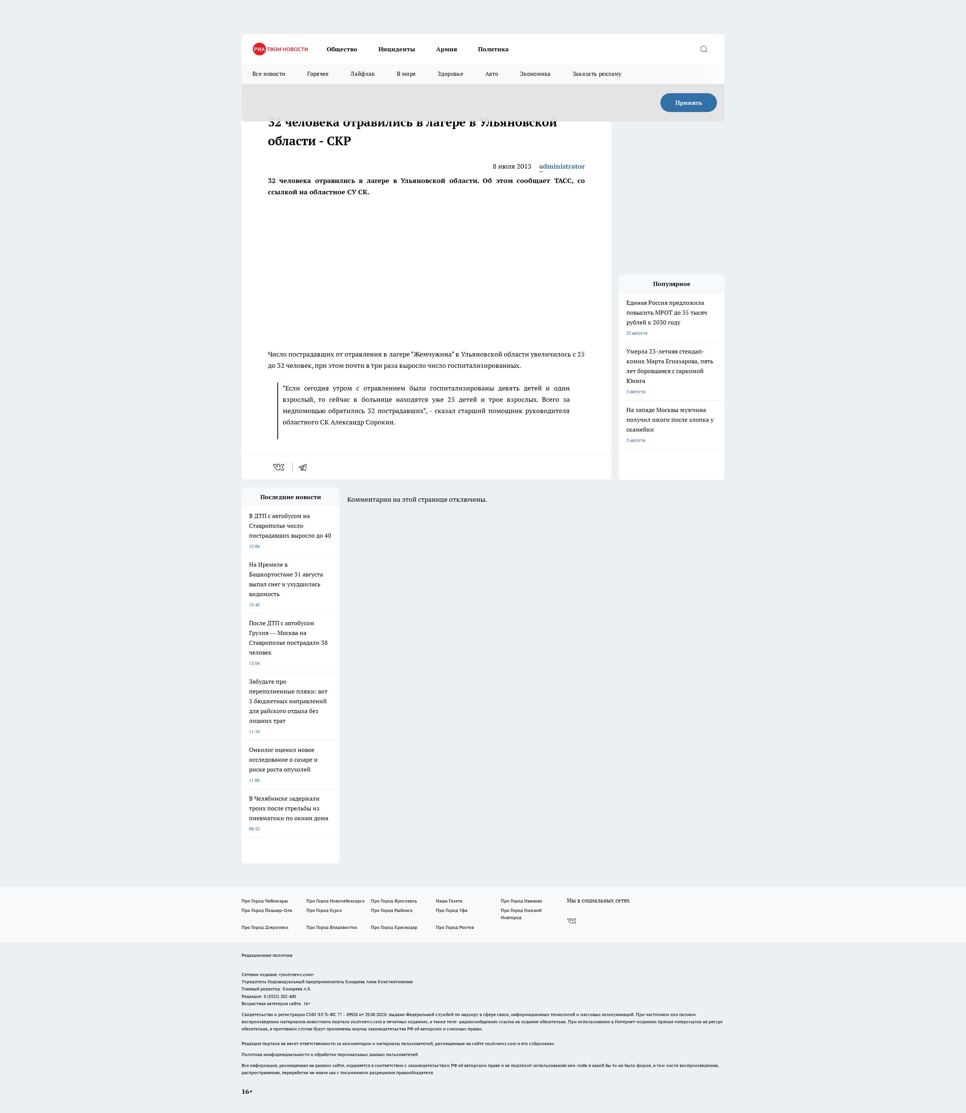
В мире (406, 73)
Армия (446, 49)
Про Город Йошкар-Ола (267, 910)
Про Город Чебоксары (265, 901)
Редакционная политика (267, 955)
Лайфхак (363, 73)
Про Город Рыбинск (391, 910)
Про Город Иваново (521, 901)
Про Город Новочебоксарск (335, 901)
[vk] (279, 467)
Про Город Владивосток (331, 927)
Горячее (318, 73)
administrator (562, 166)
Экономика (535, 73)
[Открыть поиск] (703, 49)
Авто (491, 73)
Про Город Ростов (455, 927)
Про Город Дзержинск (265, 927)
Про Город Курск (324, 910)
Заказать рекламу (597, 73)
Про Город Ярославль (394, 901)
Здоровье (450, 73)
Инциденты (396, 49)
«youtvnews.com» (296, 974)
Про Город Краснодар (394, 927)
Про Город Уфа (452, 910)
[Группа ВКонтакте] (571, 921)
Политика (493, 49)
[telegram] (305, 467)
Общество (342, 49)
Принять (688, 102)
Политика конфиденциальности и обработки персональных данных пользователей (330, 1054)
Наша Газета (449, 901)
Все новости (268, 73)
